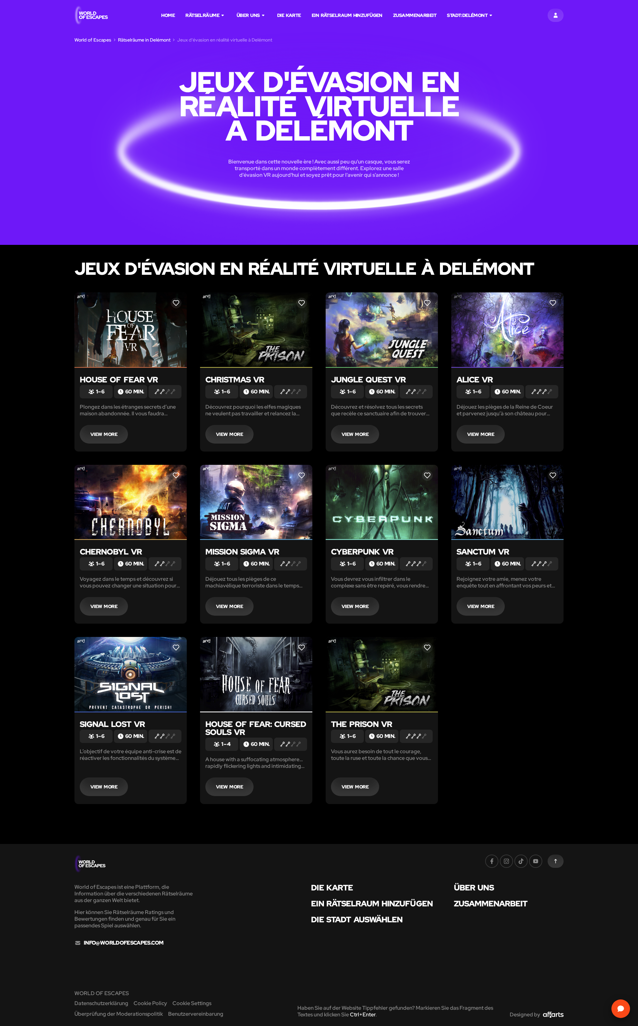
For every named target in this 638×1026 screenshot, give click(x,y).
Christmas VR (234, 379)
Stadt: (467, 15)
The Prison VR (361, 724)
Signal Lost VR (112, 724)
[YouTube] (535, 861)
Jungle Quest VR (368, 379)
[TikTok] (521, 861)
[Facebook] (491, 861)
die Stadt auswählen (356, 920)
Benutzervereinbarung (195, 1013)
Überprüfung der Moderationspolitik (118, 1013)
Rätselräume (202, 15)
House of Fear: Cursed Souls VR (255, 728)
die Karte (289, 15)
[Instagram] (506, 861)
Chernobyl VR (111, 552)
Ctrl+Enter (362, 1014)
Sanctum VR (483, 552)
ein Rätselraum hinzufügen (347, 15)
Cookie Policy (150, 1003)
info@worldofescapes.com (123, 943)
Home (168, 15)
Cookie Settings (191, 1003)
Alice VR (475, 379)
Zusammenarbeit (414, 15)
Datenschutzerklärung (101, 1003)
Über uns (248, 15)
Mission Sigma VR (242, 552)
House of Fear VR (119, 379)
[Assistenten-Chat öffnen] (620, 1008)
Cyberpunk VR (362, 552)
